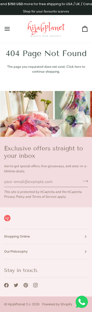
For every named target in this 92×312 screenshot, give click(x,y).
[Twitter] (16, 285)
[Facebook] (6, 285)
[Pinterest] (26, 285)
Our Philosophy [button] (16, 251)
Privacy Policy (14, 196)
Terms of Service (44, 196)
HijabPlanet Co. (19, 304)
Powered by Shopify (57, 304)
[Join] (83, 181)
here (78, 66)
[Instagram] (35, 285)
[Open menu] (11, 29)
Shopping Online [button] (17, 236)
